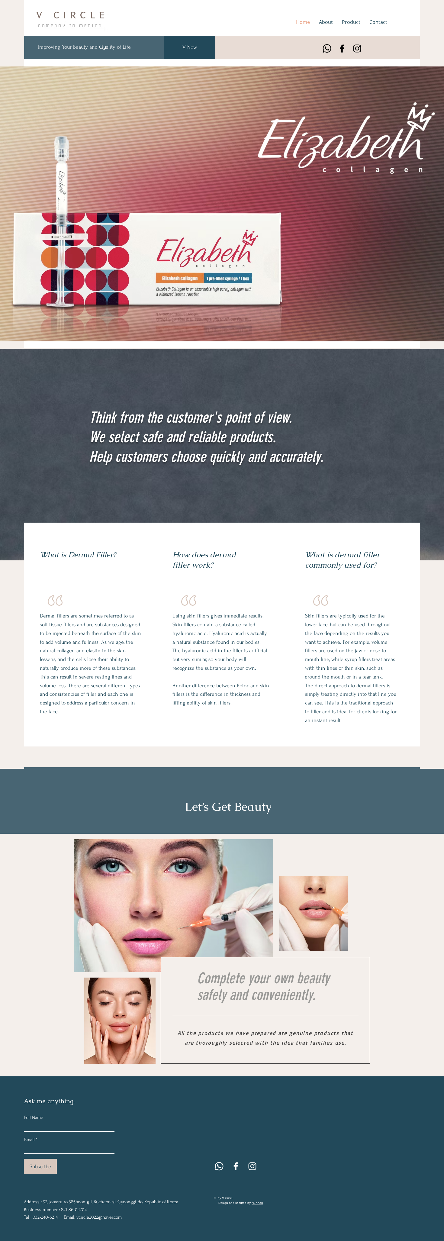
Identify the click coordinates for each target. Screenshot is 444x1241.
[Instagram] (357, 48)
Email (29, 1139)
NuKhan (257, 1202)
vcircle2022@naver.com (99, 1217)
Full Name (33, 1117)
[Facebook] (342, 48)
